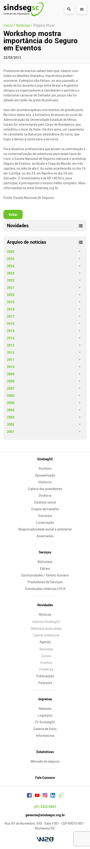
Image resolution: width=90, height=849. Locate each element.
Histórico (45, 482)
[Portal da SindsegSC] (60, 796)
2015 (10, 331)
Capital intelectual (46, 635)
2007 (10, 388)
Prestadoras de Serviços (45, 582)
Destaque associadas (46, 628)
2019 (10, 302)
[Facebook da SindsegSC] (29, 796)
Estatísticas (45, 752)
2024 (10, 266)
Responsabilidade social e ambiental (45, 529)
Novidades (45, 605)
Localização (45, 522)
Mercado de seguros (45, 761)
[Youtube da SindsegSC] (37, 796)
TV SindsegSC (45, 722)
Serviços (45, 552)
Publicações (45, 676)
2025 (10, 259)
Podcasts (45, 683)
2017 (10, 316)
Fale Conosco (45, 777)
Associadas (45, 536)
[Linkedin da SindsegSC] (53, 796)
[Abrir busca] (69, 9)
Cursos (46, 656)
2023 (10, 273)
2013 (10, 345)
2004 (10, 410)
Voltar (13, 214)
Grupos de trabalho (45, 509)
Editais (45, 568)
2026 (10, 251)
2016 (10, 323)
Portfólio (45, 468)
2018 (10, 309)
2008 (10, 381)
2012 (10, 352)
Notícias (45, 614)
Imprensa (45, 699)
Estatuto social (45, 502)
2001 (10, 431)
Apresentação (45, 475)
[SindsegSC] (23, 9)
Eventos (46, 662)
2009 (10, 374)
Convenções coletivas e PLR (45, 588)
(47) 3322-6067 (45, 806)
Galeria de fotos (45, 729)
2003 (10, 417)
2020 (10, 295)
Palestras (46, 669)
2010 (10, 367)
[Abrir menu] (82, 9)
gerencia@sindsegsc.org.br (45, 815)
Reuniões (46, 649)
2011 (10, 359)
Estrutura (45, 515)
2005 (10, 403)
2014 (10, 338)
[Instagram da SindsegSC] (45, 796)
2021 (10, 287)
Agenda (45, 642)
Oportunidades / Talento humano (45, 575)
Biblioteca (45, 561)
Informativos (45, 735)
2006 (10, 395)
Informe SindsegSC (46, 621)
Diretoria (45, 495)
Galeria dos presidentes (45, 489)
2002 (10, 424)
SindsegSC (45, 459)
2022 (10, 280)
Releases (45, 708)
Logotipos (45, 715)
